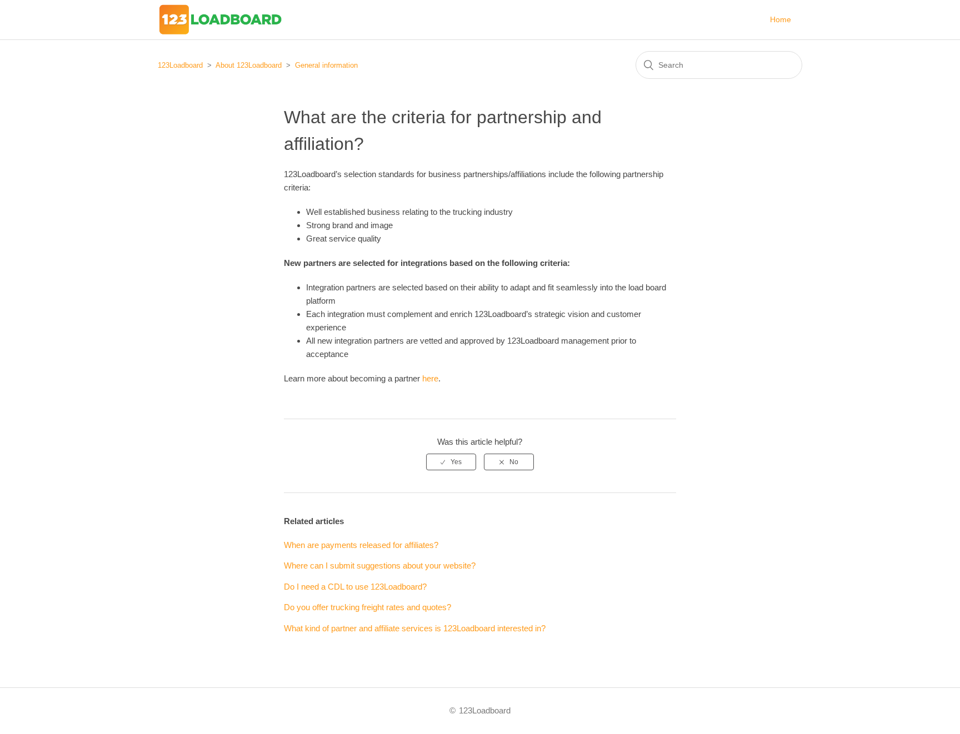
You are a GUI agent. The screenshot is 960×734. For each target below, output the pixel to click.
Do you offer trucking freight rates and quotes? (367, 607)
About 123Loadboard (249, 65)
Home (780, 19)
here (430, 378)
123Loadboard (180, 65)
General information (326, 65)
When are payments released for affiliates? (361, 545)
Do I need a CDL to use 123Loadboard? (355, 586)
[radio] (451, 462)
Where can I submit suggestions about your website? (380, 565)
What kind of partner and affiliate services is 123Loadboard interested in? (415, 628)
